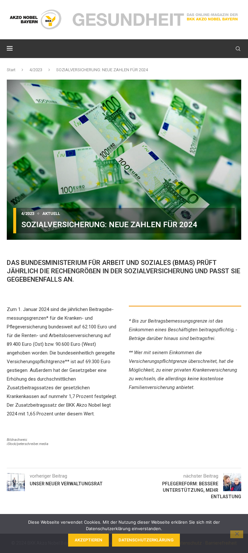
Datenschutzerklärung (146, 540)
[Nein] (236, 534)
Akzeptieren (88, 540)
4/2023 (35, 69)
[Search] (238, 48)
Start (11, 69)
